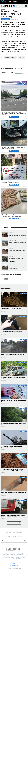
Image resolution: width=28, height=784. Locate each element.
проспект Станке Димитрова (10, 57)
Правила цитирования (11, 536)
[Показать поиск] (25, 2)
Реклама (20, 536)
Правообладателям (17, 532)
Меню (26, 6)
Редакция (8, 532)
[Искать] (25, 540)
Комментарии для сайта (21, 73)
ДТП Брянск (21, 57)
